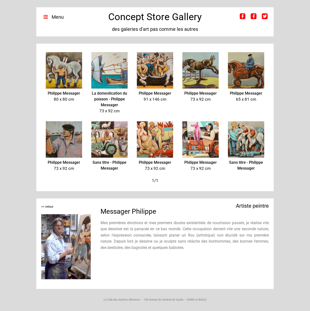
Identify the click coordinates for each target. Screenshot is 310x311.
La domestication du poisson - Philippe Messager (109, 99)
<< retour (47, 206)
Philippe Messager (64, 93)
